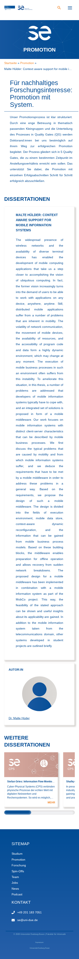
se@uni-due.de (27, 920)
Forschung (19, 865)
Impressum (39, 942)
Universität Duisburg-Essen (40, 948)
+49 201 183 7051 (29, 912)
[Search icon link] (59, 8)
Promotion (18, 859)
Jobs (15, 882)
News (15, 888)
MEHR (51, 802)
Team (15, 877)
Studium (17, 853)
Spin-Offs (18, 871)
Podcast (17, 894)
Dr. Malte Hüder (19, 718)
